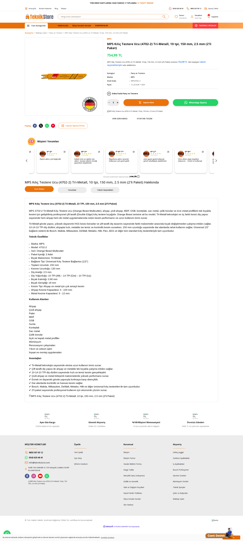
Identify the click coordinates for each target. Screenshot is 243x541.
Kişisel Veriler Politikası (133, 493)
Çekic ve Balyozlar (180, 493)
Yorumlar (72, 190)
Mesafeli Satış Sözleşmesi (134, 475)
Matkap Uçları (178, 499)
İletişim (126, 452)
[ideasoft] (108, 526)
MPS (133, 77)
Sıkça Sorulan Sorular (132, 499)
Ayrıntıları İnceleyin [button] (107, 537)
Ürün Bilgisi (39, 189)
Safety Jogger (178, 452)
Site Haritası (128, 505)
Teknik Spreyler (179, 487)
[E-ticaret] (121, 526)
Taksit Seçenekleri (105, 190)
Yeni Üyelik (78, 452)
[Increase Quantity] (117, 102)
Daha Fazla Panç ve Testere (125, 93)
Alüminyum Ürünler (180, 481)
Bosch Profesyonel (180, 470)
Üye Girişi (78, 458)
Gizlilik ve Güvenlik (131, 481)
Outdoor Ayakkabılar (181, 458)
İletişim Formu (129, 458)
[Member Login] (192, 16)
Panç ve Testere (138, 73)
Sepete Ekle (148, 102)
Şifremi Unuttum (81, 464)
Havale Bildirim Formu (133, 464)
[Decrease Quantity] (109, 102)
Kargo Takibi (129, 470)
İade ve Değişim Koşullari (134, 487)
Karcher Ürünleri (179, 475)
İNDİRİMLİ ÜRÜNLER (207, 25)
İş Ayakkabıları (178, 464)
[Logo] (39, 18)
